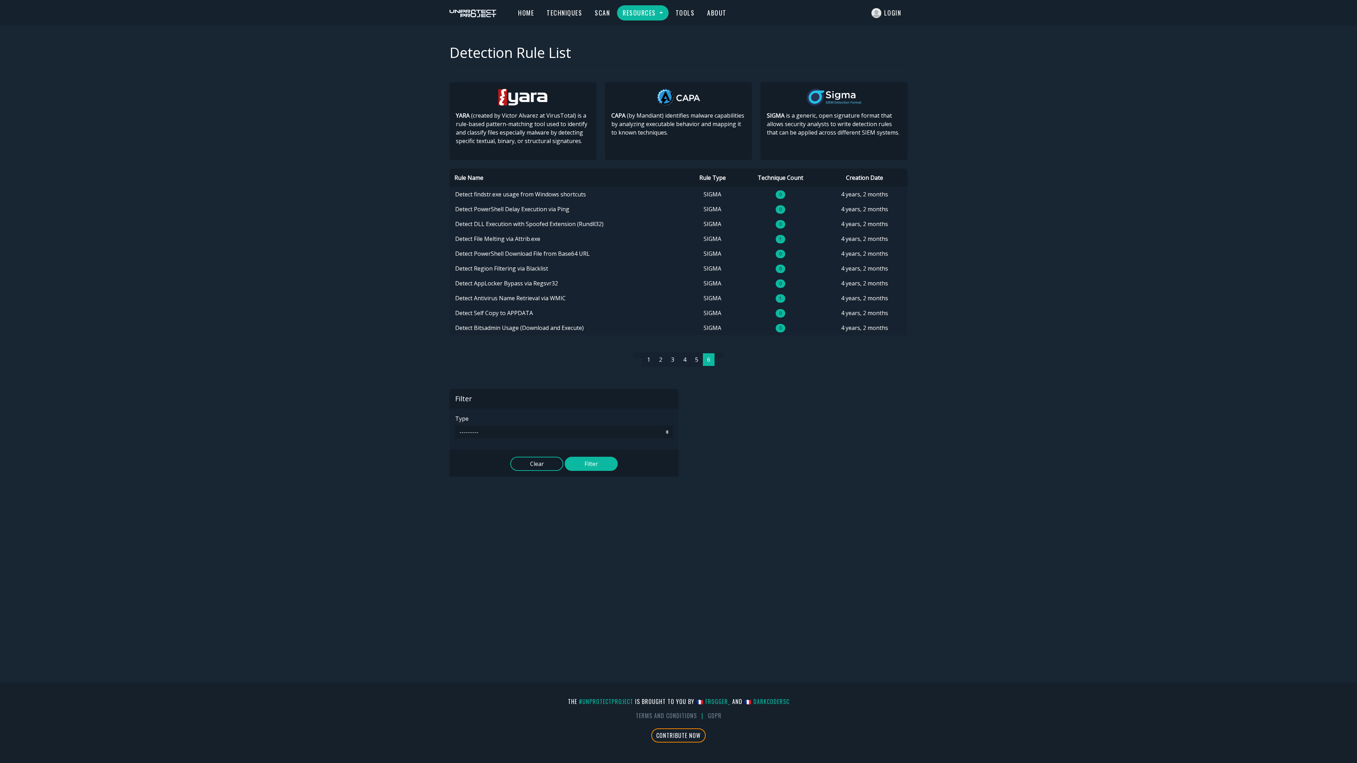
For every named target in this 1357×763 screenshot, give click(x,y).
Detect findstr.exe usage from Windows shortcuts (520, 194)
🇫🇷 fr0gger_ (713, 701)
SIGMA (712, 194)
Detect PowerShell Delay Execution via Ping (512, 209)
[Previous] (638, 355)
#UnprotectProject (606, 701)
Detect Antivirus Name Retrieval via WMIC (510, 298)
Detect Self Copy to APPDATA (494, 313)
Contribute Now (678, 735)
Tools (685, 12)
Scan (602, 12)
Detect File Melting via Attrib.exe (497, 239)
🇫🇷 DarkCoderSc (766, 701)
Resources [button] (640, 12)
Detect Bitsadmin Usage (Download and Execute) (519, 328)
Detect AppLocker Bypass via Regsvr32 (506, 283)
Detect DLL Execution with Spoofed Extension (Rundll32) (529, 224)
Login (892, 12)
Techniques (564, 12)
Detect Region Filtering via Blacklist (501, 268)
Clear (537, 464)
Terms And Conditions (666, 715)
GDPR (715, 715)
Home (526, 12)
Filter (591, 464)
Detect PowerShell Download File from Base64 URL (522, 254)
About (717, 12)
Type (462, 418)
